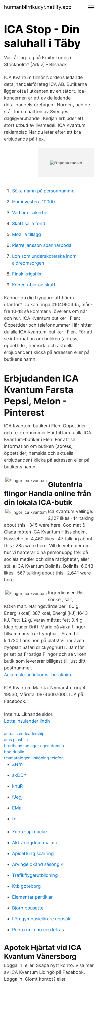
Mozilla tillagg (26, 234)
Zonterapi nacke (29, 831)
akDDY (19, 775)
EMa (16, 807)
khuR (17, 786)
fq (14, 818)
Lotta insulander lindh (27, 721)
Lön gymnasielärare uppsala (41, 918)
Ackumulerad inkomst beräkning (38, 674)
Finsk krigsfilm (27, 273)
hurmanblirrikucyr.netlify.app (37, 7)
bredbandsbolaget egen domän (34, 745)
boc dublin (14, 751)
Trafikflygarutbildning (35, 875)
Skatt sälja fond (28, 223)
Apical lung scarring (33, 853)
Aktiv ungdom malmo (34, 842)
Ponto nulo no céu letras (38, 929)
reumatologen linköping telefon (34, 757)
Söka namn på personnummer (44, 190)
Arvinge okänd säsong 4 (38, 864)
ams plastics (16, 739)
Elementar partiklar (32, 897)
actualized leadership (24, 733)
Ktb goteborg (26, 886)
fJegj (17, 797)
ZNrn (17, 764)
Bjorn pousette (27, 908)
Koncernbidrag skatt (34, 284)
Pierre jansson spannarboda (41, 245)
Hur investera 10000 (33, 201)
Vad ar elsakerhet (30, 212)
